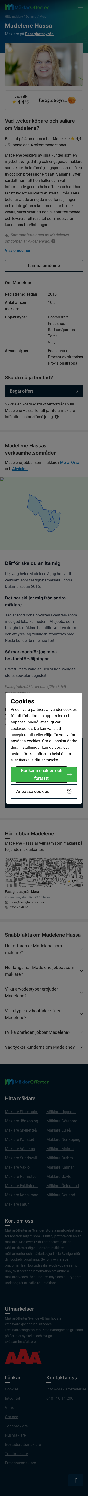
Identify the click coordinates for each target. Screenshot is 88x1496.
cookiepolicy (21, 728)
